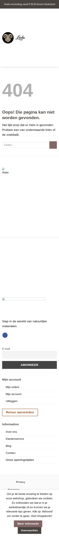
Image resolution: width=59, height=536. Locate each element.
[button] (32, 38)
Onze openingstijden (20, 460)
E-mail (6, 348)
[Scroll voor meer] (29, 466)
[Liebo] (14, 38)
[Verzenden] (53, 145)
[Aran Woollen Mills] (5, 171)
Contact (10, 452)
